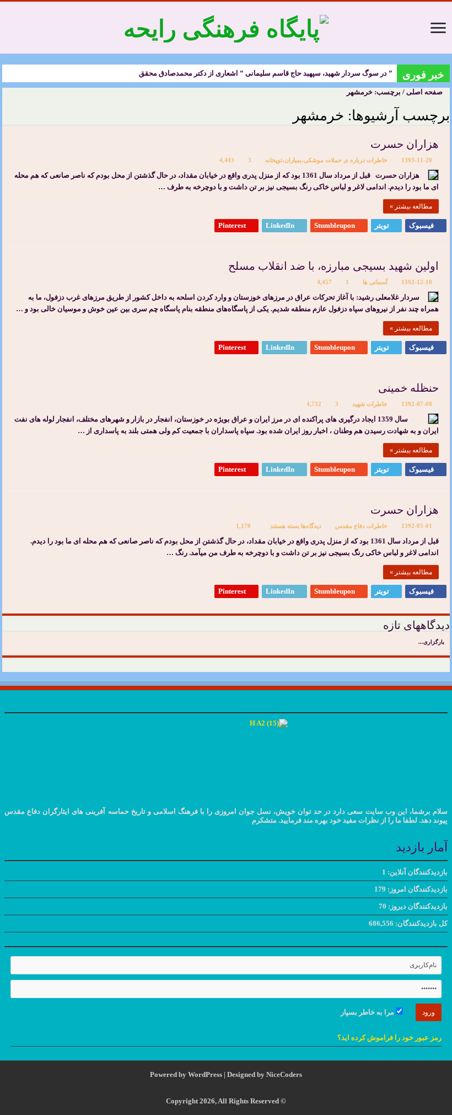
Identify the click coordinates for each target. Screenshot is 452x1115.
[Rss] (234, 1088)
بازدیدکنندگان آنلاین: (417, 872)
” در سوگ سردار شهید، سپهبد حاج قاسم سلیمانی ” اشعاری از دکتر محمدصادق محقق (265, 73)
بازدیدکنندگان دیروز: (417, 906)
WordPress (205, 1074)
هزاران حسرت (404, 144)
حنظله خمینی (408, 388)
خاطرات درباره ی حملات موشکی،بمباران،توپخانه (326, 160)
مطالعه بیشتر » (411, 206)
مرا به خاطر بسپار (368, 1012)
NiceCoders (284, 1074)
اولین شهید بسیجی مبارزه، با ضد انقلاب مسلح (333, 266)
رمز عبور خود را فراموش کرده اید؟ (389, 1037)
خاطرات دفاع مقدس (361, 525)
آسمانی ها (375, 282)
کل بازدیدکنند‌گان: (421, 923)
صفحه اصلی (425, 92)
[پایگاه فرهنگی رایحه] (226, 26)
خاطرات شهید (370, 404)
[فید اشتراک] (5, 114)
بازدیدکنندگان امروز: (417, 889)
